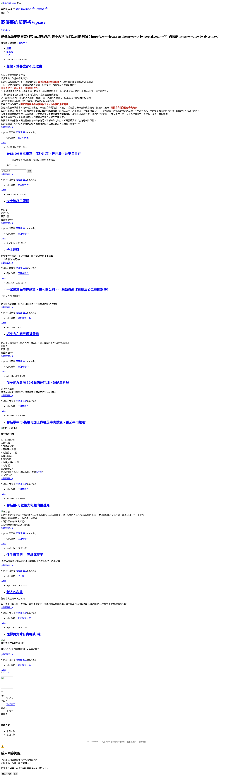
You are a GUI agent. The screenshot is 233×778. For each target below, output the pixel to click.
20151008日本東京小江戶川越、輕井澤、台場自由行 (43, 153)
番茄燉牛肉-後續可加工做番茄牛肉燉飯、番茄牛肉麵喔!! (46, 422)
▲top (3, 142)
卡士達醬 (12, 249)
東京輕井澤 (23, 185)
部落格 (9, 52)
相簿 (8, 48)
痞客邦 (19, 132)
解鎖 (29, 171)
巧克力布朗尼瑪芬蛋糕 (22, 334)
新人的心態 (14, 592)
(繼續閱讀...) (7, 127)
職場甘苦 (23, 43)
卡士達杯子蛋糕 (17, 201)
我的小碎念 (23, 138)
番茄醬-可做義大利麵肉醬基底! (28, 505)
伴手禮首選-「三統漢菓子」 (26, 554)
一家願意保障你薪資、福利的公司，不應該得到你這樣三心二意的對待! (57, 289)
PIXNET (96, 742)
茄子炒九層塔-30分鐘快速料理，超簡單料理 (37, 382)
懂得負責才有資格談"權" (24, 634)
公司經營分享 (24, 318)
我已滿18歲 (6, 774)
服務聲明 (142, 742)
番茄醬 (39, 472)
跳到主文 (5, 30)
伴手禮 (21, 576)
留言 (25, 132)
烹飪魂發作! (23, 234)
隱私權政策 (131, 742)
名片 (8, 55)
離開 (15, 774)
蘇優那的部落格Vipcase (23, 22)
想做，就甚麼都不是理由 (24, 66)
